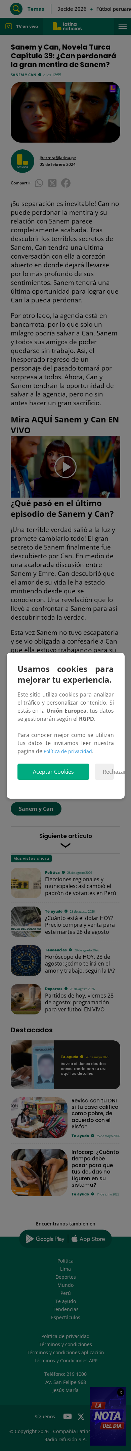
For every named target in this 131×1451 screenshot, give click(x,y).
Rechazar (108, 771)
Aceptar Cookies (53, 771)
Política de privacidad (68, 751)
